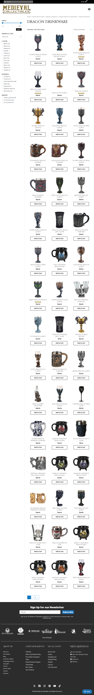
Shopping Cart (52, 657)
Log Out (50, 664)
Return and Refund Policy (33, 654)
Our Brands (6, 654)
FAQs (27, 659)
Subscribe (68, 612)
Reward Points (52, 659)
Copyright (6, 663)
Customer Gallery (8, 659)
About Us (6, 651)
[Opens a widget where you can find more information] (87, 691)
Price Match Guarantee (33, 657)
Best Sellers (29, 667)
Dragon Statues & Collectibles (68, 16)
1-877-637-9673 (76, 652)
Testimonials (29, 664)
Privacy (5, 666)
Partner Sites (7, 668)
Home (29, 16)
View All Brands (47, 637)
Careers (5, 671)
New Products (30, 670)
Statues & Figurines (51, 16)
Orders (50, 654)
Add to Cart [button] (38, 63)
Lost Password (52, 667)
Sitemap (74, 661)
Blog (4, 656)
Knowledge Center (8, 661)
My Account (51, 652)
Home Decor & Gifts (38, 16)
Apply (19, 29)
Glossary (5, 673)
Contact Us (75, 659)
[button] (89, 9)
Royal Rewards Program (33, 662)
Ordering (28, 652)
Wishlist (50, 662)
